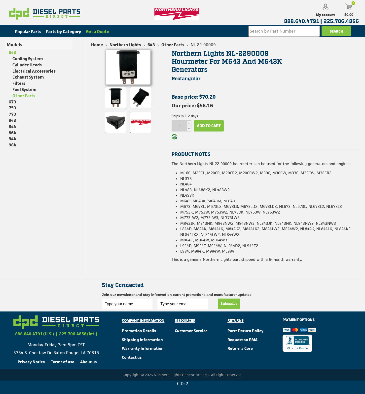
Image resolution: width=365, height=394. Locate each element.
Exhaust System (28, 77)
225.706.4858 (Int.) (78, 334)
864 (12, 132)
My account (325, 14)
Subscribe (229, 304)
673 (12, 102)
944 (12, 138)
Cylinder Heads (27, 65)
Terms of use (62, 361)
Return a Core (240, 348)
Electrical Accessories (34, 71)
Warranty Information (143, 348)
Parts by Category (63, 31)
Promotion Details (139, 330)
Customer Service (191, 330)
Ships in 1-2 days (185, 116)
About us (88, 361)
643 (12, 52)
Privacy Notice (31, 361)
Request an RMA (242, 339)
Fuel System (24, 89)
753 (12, 108)
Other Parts (23, 95)
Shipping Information (142, 339)
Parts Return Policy (245, 330)
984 (12, 145)
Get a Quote (97, 31)
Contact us (132, 357)
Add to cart (209, 125)
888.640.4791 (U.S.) (34, 334)
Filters (18, 83)
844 (12, 126)
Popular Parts (28, 31)
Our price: (184, 105)
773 (12, 114)
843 (12, 120)
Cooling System (27, 58)
